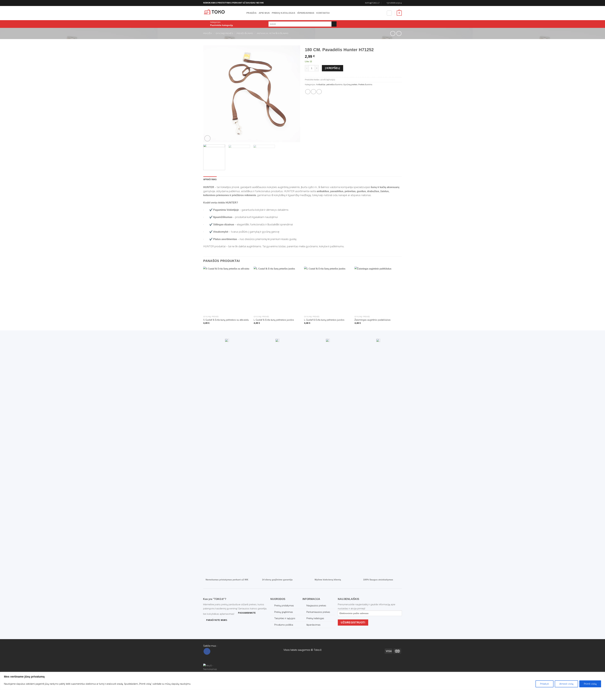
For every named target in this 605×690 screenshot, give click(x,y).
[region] (302, 681)
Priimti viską (590, 684)
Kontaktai (323, 13)
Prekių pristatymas (284, 605)
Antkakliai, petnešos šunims (272, 33)
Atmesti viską (566, 684)
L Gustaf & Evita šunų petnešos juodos (274, 319)
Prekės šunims (245, 33)
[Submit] (334, 24)
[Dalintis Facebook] (307, 91)
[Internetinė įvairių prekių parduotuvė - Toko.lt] (222, 13)
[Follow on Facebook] (207, 651)
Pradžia (251, 13)
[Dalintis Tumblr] (319, 91)
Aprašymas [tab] (210, 179)
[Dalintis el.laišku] (313, 91)
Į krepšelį (332, 68)
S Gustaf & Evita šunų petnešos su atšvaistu (226, 319)
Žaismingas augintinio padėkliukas (372, 319)
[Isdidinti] (207, 138)
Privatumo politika (283, 624)
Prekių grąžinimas (283, 612)
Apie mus (264, 13)
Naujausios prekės (316, 605)
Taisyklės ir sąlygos (284, 618)
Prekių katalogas (283, 13)
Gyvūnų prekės (224, 33)
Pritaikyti (544, 684)
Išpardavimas (305, 13)
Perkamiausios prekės (318, 612)
